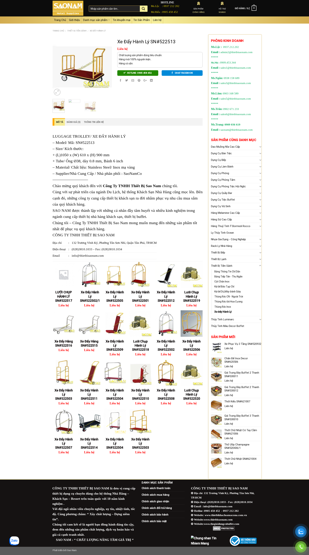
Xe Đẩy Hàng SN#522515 (89, 343)
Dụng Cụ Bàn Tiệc (221, 153)
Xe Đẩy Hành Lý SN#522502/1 (90, 296)
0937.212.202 (231, 47)
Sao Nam (72, 550)
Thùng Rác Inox (222, 306)
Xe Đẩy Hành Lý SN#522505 (115, 296)
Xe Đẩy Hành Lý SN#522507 (64, 443)
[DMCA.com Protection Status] (224, 528)
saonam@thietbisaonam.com (236, 129)
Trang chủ (58, 30)
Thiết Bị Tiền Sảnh (77, 30)
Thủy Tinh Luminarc (222, 319)
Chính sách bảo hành (155, 514)
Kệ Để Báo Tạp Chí (224, 286)
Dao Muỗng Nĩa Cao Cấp (225, 146)
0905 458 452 (170, 11)
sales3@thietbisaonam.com (235, 83)
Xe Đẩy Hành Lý (98, 30)
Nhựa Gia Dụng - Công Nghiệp (228, 239)
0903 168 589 (231, 93)
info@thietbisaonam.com (88, 255)
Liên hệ (157, 20)
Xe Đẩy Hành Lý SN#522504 (115, 394)
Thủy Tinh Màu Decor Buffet (227, 326)
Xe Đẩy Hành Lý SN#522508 (166, 394)
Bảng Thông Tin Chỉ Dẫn (227, 271)
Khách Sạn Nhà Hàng (154, 192)
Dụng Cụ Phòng (220, 173)
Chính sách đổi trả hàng (157, 508)
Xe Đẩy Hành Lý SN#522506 (191, 345)
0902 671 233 (231, 109)
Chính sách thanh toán (156, 488)
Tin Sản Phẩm (141, 20)
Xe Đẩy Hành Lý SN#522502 (166, 345)
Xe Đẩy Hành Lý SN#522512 (166, 296)
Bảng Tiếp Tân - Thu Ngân (228, 276)
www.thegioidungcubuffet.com (221, 523)
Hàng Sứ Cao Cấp (221, 219)
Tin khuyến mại (121, 20)
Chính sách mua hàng (155, 494)
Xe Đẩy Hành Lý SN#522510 (140, 394)
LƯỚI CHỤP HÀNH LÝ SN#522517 (63, 296)
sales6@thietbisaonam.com (235, 114)
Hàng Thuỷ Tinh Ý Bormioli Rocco (230, 226)
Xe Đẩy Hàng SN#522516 (64, 343)
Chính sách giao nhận (155, 501)
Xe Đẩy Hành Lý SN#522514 (89, 443)
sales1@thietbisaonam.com (235, 67)
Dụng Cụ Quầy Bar (221, 193)
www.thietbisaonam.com (218, 519)
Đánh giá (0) (73, 122)
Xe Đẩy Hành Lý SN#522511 (89, 394)
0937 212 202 (171, 6)
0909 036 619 (232, 124)
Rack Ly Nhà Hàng (221, 246)
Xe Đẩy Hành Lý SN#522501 (140, 296)
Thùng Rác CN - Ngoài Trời (228, 296)
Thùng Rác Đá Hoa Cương (228, 301)
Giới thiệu (74, 20)
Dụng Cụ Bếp (218, 160)
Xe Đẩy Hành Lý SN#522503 (64, 394)
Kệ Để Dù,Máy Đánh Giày (227, 291)
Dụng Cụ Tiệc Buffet (223, 199)
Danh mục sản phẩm (95, 20)
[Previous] (58, 67)
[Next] (106, 67)
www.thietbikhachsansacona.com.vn (226, 515)
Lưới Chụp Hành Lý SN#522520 (191, 394)
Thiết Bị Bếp (218, 252)
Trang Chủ (60, 20)
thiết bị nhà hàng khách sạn (100, 216)
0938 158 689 (231, 78)
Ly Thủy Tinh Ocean (222, 232)
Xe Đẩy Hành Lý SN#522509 (115, 345)
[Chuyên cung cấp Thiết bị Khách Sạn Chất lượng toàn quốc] (68, 8)
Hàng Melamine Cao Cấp (225, 212)
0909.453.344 (228, 62)
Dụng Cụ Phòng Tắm (223, 179)
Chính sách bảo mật (154, 521)
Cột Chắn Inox (221, 281)
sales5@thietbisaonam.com (235, 98)
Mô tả (59, 122)
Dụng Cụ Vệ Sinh (220, 206)
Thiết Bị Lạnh (218, 259)
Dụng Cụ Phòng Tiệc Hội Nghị (228, 186)
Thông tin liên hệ (94, 122)
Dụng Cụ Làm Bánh (222, 166)
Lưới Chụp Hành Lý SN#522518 (140, 345)
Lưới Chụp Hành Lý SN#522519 (191, 296)
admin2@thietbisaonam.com (236, 52)
